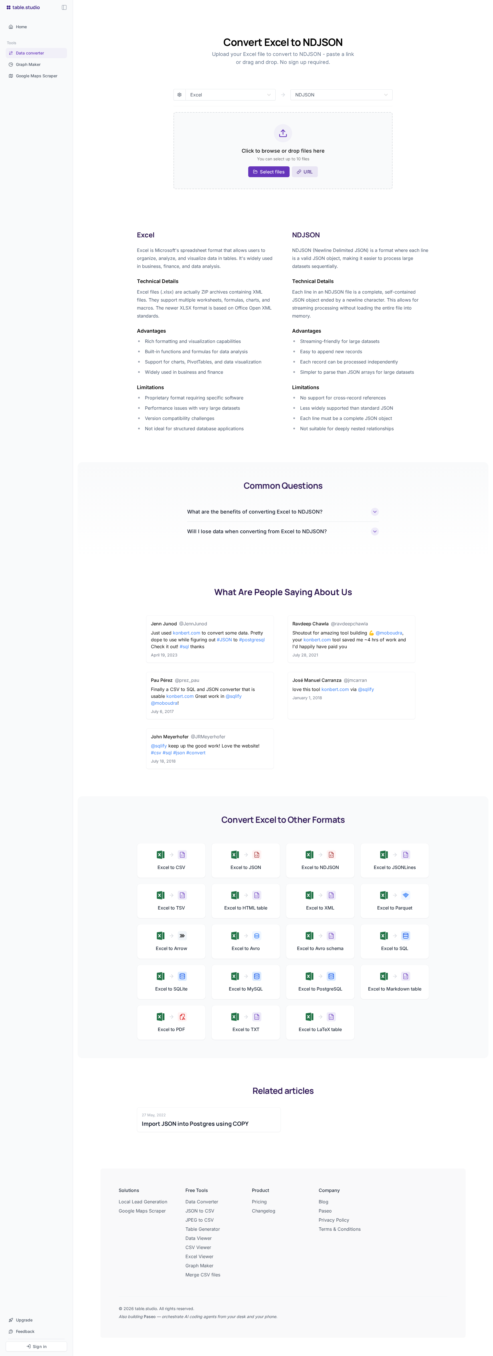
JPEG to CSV (199, 1220)
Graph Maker (199, 1265)
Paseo (325, 1211)
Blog (323, 1202)
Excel (146, 234)
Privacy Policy (334, 1220)
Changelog (263, 1211)
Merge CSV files (202, 1275)
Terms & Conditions (340, 1229)
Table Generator (202, 1229)
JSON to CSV (199, 1211)
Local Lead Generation (143, 1202)
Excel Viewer (199, 1256)
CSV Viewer (198, 1247)
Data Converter (201, 1202)
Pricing (259, 1202)
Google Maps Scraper (142, 1211)
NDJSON (306, 234)
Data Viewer (198, 1238)
